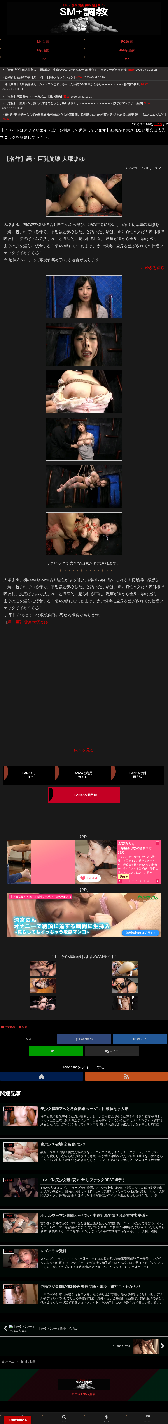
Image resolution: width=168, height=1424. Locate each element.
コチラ (158, 124)
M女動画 (10, 1027)
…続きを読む (152, 267)
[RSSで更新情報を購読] (126, 1076)
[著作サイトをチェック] (41, 1076)
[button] (112, 1051)
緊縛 (24, 1027)
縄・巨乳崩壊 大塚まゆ (27, 622)
